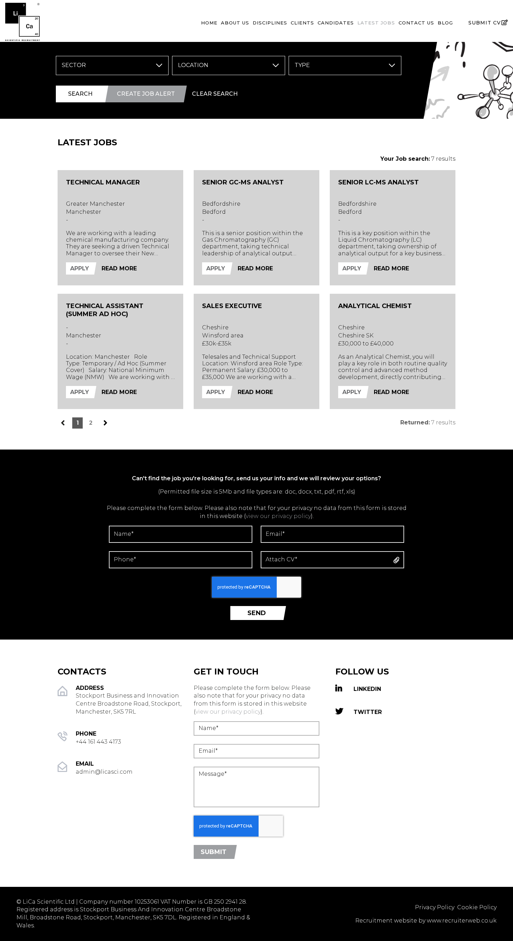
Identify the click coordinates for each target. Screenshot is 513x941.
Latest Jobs (376, 22)
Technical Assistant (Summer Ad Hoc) (104, 310)
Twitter (368, 711)
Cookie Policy (477, 907)
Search (80, 93)
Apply (79, 268)
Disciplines (270, 22)
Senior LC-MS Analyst (378, 182)
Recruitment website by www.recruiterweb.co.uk (426, 920)
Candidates (336, 22)
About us (235, 22)
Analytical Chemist (375, 306)
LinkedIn (367, 689)
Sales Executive (232, 306)
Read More (119, 268)
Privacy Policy (435, 907)
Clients (302, 22)
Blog (445, 22)
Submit (213, 852)
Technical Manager (103, 182)
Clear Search (215, 93)
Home (209, 22)
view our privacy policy (278, 516)
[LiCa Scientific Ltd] (85, 20)
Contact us (416, 22)
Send (256, 613)
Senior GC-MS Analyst (243, 182)
